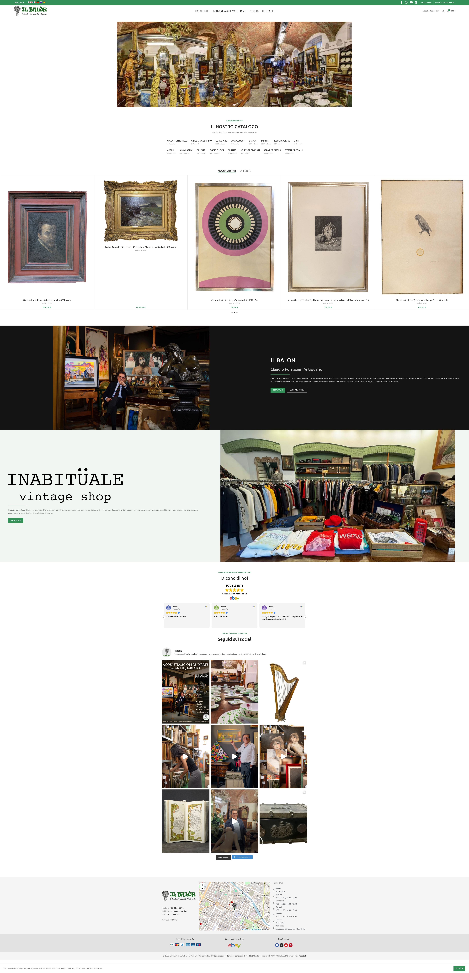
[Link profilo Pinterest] (416, 2)
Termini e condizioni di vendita (239, 956)
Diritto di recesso (218, 956)
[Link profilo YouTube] (411, 2)
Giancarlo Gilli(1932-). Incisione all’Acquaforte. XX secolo (422, 300)
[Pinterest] (291, 945)
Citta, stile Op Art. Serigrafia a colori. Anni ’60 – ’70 (234, 300)
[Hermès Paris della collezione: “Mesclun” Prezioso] (234, 692)
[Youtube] (286, 945)
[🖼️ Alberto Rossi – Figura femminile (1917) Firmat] (185, 756)
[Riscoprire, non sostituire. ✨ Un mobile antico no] (234, 821)
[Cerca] (442, 11)
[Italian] (28, 2)
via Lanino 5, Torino (178, 911)
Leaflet (245, 929)
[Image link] (234, 945)
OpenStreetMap (256, 929)
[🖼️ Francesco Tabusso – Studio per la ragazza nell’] (283, 756)
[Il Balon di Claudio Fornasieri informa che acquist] (185, 692)
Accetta (459, 968)
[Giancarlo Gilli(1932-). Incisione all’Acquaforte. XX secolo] (422, 237)
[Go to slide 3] (237, 312)
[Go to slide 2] (234, 312)
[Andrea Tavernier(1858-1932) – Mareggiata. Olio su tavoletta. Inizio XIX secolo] (140, 210)
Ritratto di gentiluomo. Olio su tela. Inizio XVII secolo (47, 300)
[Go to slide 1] (232, 312)
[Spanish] (44, 2)
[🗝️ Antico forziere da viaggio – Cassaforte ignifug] (283, 821)
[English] (31, 2)
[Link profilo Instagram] (406, 2)
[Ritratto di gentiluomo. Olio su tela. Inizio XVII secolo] (47, 237)
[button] (305, 617)
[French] (34, 2)
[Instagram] (281, 945)
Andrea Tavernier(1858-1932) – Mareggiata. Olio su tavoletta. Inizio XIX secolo (140, 247)
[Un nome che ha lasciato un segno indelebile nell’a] (234, 756)
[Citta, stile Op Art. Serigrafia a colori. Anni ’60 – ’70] (234, 237)
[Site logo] (30, 11)
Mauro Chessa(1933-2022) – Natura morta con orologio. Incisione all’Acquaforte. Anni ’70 (328, 300)
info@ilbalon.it (172, 914)
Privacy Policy (204, 956)
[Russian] (41, 2)
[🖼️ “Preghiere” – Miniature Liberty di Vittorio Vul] (185, 821)
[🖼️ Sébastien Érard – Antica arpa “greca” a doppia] (283, 692)
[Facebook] (277, 945)
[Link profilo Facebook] (401, 2)
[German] (38, 2)
